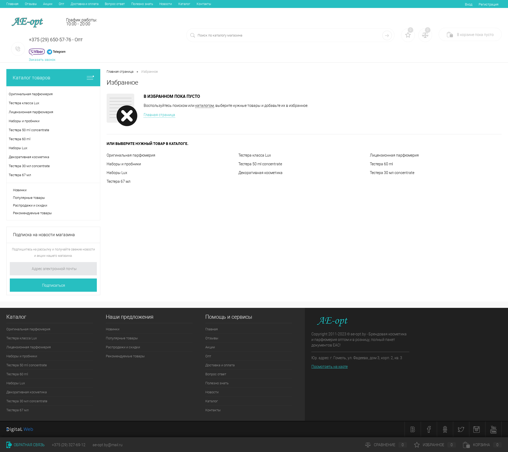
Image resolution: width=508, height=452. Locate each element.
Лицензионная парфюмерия (394, 155)
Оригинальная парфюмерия (131, 155)
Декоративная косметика (260, 173)
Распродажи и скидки (30, 205)
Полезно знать (142, 4)
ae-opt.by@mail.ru (108, 445)
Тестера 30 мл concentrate (392, 173)
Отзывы (31, 4)
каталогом (204, 105)
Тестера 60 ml (381, 164)
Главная (12, 4)
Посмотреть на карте (329, 366)
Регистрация (488, 4)
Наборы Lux (117, 173)
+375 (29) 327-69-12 (68, 445)
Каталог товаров (31, 77)
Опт (61, 4)
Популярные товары (29, 198)
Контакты (204, 4)
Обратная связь (29, 445)
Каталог (184, 4)
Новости (165, 4)
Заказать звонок (42, 60)
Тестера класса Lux (254, 155)
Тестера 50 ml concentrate (260, 164)
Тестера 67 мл (118, 181)
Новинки (19, 190)
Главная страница (159, 115)
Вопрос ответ (115, 4)
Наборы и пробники (124, 164)
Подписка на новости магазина (44, 234)
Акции (47, 4)
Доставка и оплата (84, 4)
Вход (468, 4)
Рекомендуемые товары (32, 213)
